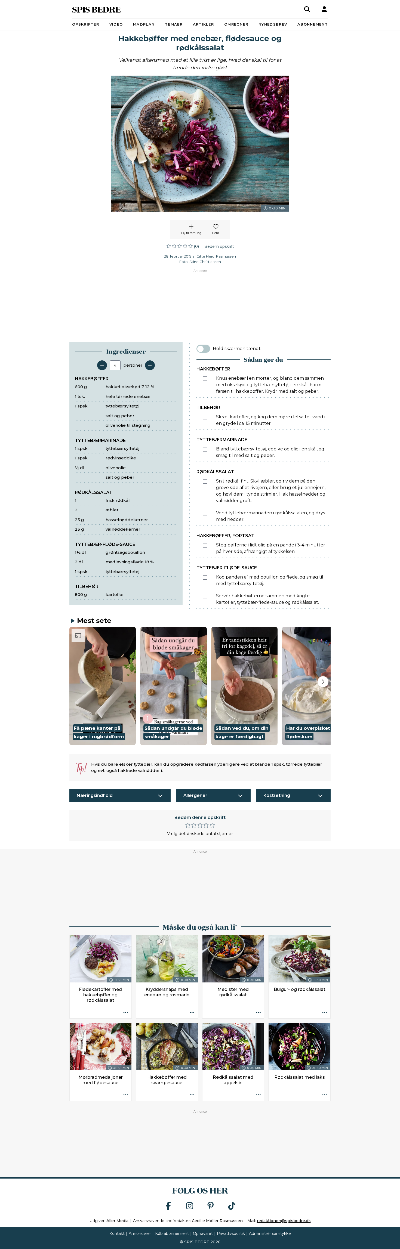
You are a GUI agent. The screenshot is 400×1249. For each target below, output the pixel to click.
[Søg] (307, 9)
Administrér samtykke (270, 1233)
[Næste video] (323, 681)
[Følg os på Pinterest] (210, 1206)
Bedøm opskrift (219, 246)
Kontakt (117, 1233)
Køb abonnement (172, 1233)
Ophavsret (203, 1233)
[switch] (203, 349)
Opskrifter (85, 24)
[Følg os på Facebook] (168, 1206)
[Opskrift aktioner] (125, 1012)
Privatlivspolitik (231, 1233)
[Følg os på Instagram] (189, 1206)
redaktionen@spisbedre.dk (284, 1220)
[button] (102, 686)
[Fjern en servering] (102, 365)
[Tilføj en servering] (150, 365)
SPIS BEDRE (96, 9)
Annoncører (140, 1233)
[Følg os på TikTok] (232, 1206)
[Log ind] (324, 9)
